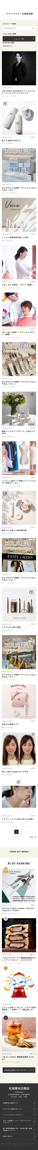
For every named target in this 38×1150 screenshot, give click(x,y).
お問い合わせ (7, 1136)
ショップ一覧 (19, 39)
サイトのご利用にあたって (12, 1109)
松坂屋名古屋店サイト (11, 1103)
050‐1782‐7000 (20, 1097)
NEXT (32, 837)
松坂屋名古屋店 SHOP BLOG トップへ (18, 1070)
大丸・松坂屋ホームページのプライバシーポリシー (17, 1122)
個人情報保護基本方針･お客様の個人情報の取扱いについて (17, 1129)
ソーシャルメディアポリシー (13, 1115)
